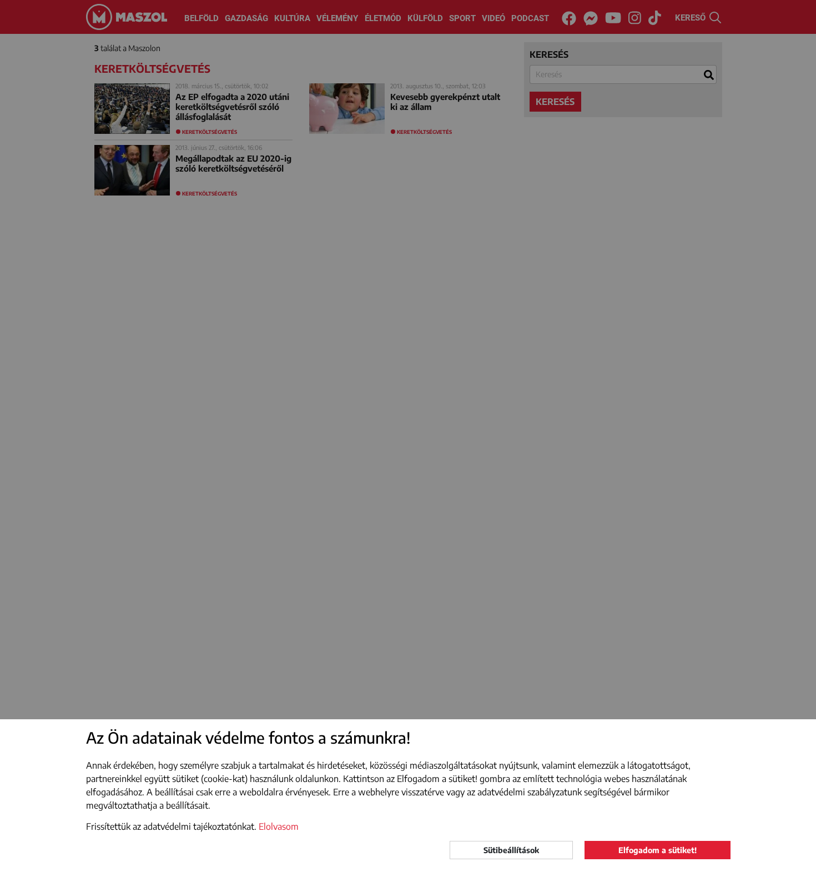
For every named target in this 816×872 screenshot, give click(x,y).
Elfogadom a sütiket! (657, 850)
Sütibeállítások (511, 850)
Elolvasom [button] (279, 826)
